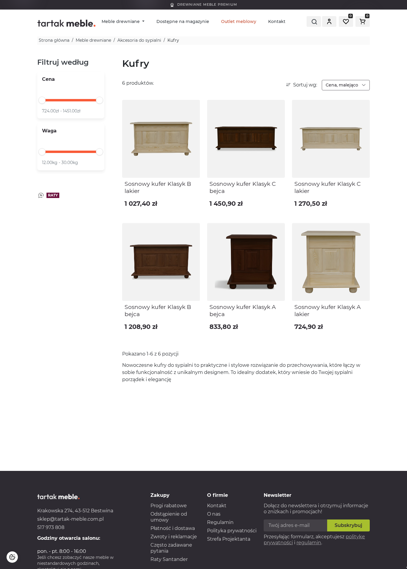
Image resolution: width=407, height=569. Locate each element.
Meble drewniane (121, 21)
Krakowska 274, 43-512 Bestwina (75, 511)
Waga (49, 131)
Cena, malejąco (342, 85)
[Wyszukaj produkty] (314, 21)
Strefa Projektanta (228, 539)
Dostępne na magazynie (182, 21)
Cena (48, 79)
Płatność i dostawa (172, 528)
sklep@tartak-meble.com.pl (70, 519)
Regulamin (220, 522)
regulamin (308, 542)
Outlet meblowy (238, 21)
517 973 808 (50, 527)
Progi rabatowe (168, 505)
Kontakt (276, 21)
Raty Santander (169, 559)
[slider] (42, 100)
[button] (329, 21)
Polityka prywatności (232, 531)
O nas (213, 514)
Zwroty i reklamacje (173, 536)
